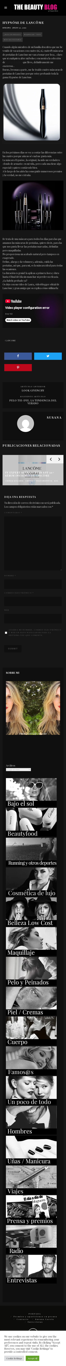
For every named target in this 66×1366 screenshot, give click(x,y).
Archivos (10, 765)
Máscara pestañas (12, 40)
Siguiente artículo (33, 396)
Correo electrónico (19, 593)
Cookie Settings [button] (14, 1358)
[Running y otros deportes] (31, 865)
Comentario (13, 512)
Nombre (10, 575)
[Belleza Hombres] (31, 1133)
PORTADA (35, 1314)
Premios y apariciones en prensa (35, 1316)
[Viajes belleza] (31, 1193)
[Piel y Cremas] (31, 1014)
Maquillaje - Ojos (32, 34)
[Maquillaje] (31, 955)
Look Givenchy (33, 390)
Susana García (44, 1319)
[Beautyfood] (31, 835)
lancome (11, 340)
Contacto (23, 1319)
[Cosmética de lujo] (31, 895)
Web (6, 610)
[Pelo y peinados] (31, 984)
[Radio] (31, 1253)
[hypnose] (33, 205)
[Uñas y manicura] (31, 1163)
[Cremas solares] (31, 806)
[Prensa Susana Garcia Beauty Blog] (31, 1223)
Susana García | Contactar (33, 733)
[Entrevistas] (31, 1282)
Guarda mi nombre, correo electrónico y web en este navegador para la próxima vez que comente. (35, 632)
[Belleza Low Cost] (31, 925)
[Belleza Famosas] (31, 1074)
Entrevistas (35, 1322)
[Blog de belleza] (31, 1104)
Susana (7, 28)
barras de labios (14, 62)
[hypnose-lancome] (33, 113)
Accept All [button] (32, 1358)
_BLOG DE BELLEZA (12, 34)
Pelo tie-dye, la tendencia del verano (33, 402)
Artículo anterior (33, 386)
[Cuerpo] (31, 1044)
